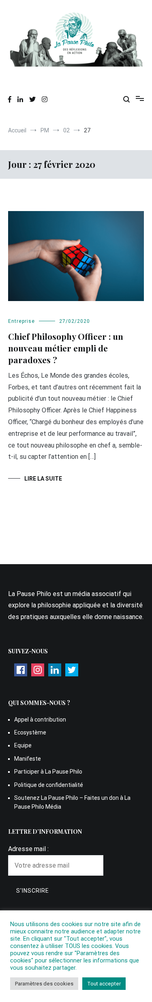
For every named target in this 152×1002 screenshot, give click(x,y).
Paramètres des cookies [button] (44, 984)
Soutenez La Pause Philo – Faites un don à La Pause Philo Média (72, 802)
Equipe (23, 745)
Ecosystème (30, 732)
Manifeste (27, 758)
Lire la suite (43, 478)
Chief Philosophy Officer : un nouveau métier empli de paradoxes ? (65, 348)
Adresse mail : (28, 849)
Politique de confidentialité (48, 785)
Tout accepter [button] (104, 984)
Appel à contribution (40, 719)
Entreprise (21, 321)
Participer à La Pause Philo (48, 771)
